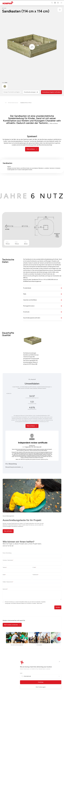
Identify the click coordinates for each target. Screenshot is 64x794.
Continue (40, 682)
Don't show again (41, 687)
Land (21, 673)
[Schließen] (59, 661)
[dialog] (32, 397)
